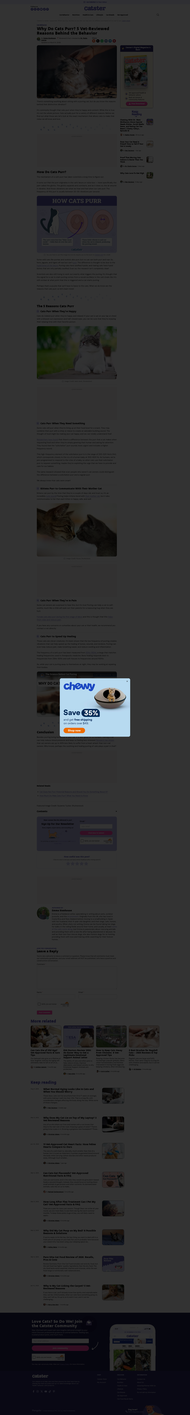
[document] (95, 707)
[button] (127, 681)
